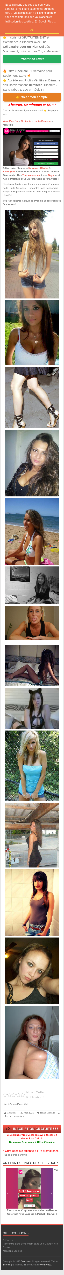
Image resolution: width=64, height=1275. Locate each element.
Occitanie (26, 121)
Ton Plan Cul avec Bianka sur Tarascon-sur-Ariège (26, 214)
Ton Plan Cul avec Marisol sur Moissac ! (21, 304)
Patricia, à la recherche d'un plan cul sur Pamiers (25, 941)
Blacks (44, 168)
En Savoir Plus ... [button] (45, 21)
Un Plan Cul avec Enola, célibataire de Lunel (24, 691)
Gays (51, 175)
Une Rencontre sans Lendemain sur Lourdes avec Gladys (29, 502)
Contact (7, 1247)
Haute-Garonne (42, 121)
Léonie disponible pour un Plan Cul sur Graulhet (25, 371)
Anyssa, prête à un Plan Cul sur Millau (21, 806)
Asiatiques (9, 171)
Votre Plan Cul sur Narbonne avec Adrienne (23, 649)
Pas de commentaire (14, 1116)
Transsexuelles (31, 175)
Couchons (11, 1112)
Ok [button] (32, 30)
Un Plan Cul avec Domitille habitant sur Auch (23, 734)
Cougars (33, 168)
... (54, 225)
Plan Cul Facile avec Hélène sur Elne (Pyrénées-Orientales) (29, 434)
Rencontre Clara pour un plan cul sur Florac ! (24, 609)
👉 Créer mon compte (32, 97)
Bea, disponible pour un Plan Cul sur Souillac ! (24, 570)
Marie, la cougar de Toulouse (17, 1010)
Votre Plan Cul (10, 121)
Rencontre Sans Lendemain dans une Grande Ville (30, 1243)
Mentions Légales (12, 1250)
